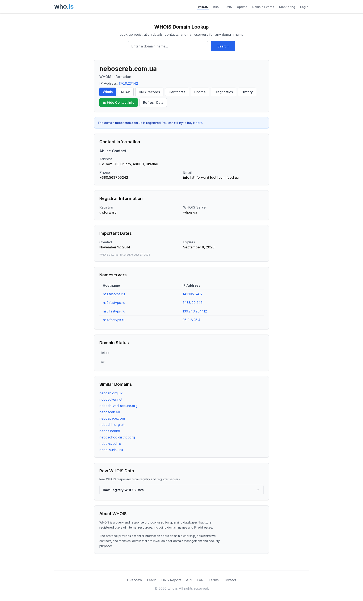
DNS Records (149, 92)
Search (223, 46)
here (199, 123)
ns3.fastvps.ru (114, 311)
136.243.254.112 (195, 311)
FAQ (200, 580)
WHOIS (203, 7)
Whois (108, 92)
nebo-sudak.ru (111, 450)
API (189, 580)
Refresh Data (153, 102)
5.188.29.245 (193, 302)
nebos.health (109, 431)
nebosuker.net (110, 399)
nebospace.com (112, 418)
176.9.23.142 (128, 83)
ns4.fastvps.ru (114, 320)
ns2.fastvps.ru (114, 302)
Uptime (242, 7)
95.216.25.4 (191, 320)
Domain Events (263, 7)
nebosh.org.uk (110, 393)
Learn (151, 580)
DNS (229, 7)
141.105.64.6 (192, 294)
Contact (230, 580)
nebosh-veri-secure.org (118, 406)
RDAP (217, 7)
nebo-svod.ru (110, 443)
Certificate (177, 92)
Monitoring (287, 7)
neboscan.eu (109, 412)
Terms (214, 580)
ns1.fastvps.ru (114, 294)
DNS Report (171, 580)
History (247, 92)
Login (304, 7)
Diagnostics (223, 92)
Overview (134, 580)
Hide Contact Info (120, 102)
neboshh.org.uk (112, 425)
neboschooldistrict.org (117, 437)
